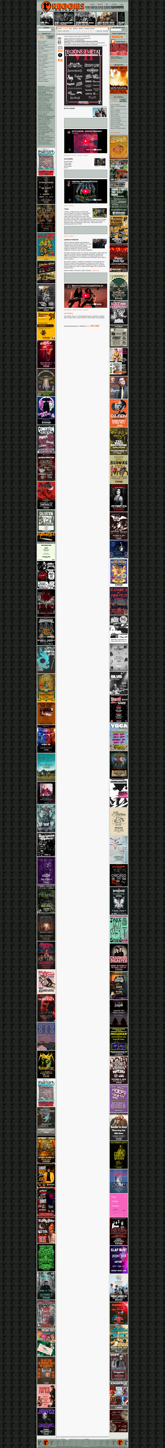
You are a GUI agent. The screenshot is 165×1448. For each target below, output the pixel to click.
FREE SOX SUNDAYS (116, 58)
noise (40, 118)
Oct (75, 30)
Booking (58, 1446)
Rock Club (99, 30)
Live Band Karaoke (44, 144)
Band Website (67, 155)
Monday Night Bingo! (43, 112)
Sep (73, 30)
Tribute (49, 141)
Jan (82, 30)
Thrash (41, 129)
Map (107, 4)
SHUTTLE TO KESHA (116, 120)
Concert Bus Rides (114, 100)
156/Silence (41, 77)
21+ (78, 326)
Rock (44, 123)
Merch (75, 28)
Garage (50, 91)
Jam (39, 123)
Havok (40, 52)
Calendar (105, 30)
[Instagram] (118, 36)
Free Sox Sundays (44, 89)
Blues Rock (42, 115)
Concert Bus (44, 128)
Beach (81, 28)
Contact (114, 4)
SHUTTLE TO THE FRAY (117, 124)
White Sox (42, 107)
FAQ (122, 4)
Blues (47, 120)
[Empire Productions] (60, 55)
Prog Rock (42, 104)
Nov (77, 30)
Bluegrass (42, 137)
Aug (71, 30)
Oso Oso (40, 69)
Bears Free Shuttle (44, 121)
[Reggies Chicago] (63, 11)
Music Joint (66, 30)
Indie (49, 107)
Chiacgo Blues (48, 139)
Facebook (79, 155)
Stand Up (47, 105)
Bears (40, 109)
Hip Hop (41, 134)
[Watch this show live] (60, 60)
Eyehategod (41, 73)
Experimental (47, 118)
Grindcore (49, 131)
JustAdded (42, 37)
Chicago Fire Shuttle (45, 96)
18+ (39, 139)
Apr (88, 30)
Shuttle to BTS (115, 111)
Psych (40, 141)
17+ (44, 141)
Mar (86, 30)
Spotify (74, 155)
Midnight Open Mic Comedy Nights (50, 88)
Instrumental (43, 125)
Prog (40, 142)
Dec (80, 30)
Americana (42, 98)
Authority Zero (43, 56)
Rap (42, 139)
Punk (44, 93)
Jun (93, 30)
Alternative (43, 133)
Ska (49, 123)
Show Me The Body (43, 81)
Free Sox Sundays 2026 (42, 113)
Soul (48, 101)
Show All (59, 30)
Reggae (49, 104)
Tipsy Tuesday (43, 99)
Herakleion (41, 65)
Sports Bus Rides (123, 100)
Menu (60, 28)
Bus (70, 28)
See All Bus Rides (115, 132)
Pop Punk (41, 86)
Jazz (50, 129)
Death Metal (48, 109)
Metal (41, 120)
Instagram (85, 155)
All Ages (42, 131)
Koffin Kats (41, 43)
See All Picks (114, 60)
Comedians (49, 137)
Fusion (40, 105)
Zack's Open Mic (42, 102)
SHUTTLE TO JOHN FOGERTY (118, 128)
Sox (50, 94)
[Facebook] (113, 36)
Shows (65, 28)
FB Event (87, 326)
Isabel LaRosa (42, 60)
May (91, 30)
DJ (48, 98)
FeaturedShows (50, 37)
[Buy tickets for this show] (60, 51)
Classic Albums (43, 126)
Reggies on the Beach (46, 110)
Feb (84, 30)
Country (41, 101)
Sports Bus (43, 94)
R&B (39, 93)
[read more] (96, 270)
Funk (46, 129)
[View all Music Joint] (60, 47)
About (93, 4)
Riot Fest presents (44, 136)
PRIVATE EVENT (90, 28)
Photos (100, 4)
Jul (95, 30)
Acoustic (45, 142)
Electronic (42, 91)
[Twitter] (115, 36)
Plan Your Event (66, 1446)
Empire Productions (47, 116)
